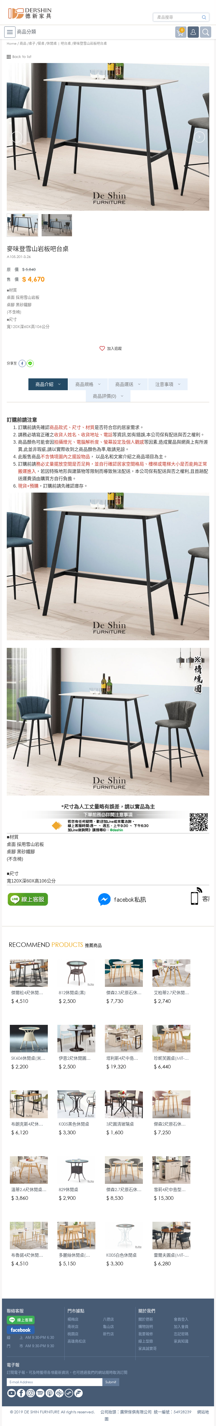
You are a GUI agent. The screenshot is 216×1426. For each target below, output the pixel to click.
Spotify (40, 1393)
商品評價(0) (104, 396)
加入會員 (181, 1326)
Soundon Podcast (69, 1393)
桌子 (32, 43)
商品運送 (124, 384)
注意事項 (164, 384)
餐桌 (41, 43)
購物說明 (145, 1326)
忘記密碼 (181, 1334)
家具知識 (181, 1341)
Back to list (21, 56)
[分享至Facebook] (22, 363)
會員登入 (181, 1319)
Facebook (21, 1393)
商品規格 (84, 384)
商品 (23, 43)
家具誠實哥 (147, 1348)
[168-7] (22, 225)
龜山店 (108, 1326)
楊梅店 (73, 1319)
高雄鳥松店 (77, 1341)
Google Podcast (59, 1393)
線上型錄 (145, 1341)
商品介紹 (44, 384)
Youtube (11, 1393)
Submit (110, 1382)
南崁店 (73, 1326)
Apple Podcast (50, 1393)
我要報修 (145, 1334)
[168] (57, 225)
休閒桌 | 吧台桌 (59, 43)
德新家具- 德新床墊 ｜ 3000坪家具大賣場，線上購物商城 (30, 13)
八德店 (108, 1319)
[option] (108, 137)
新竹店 (108, 1334)
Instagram (30, 1393)
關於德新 (145, 1319)
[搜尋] (204, 19)
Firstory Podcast (78, 1393)
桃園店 (73, 1334)
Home (12, 43)
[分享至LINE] (30, 363)
